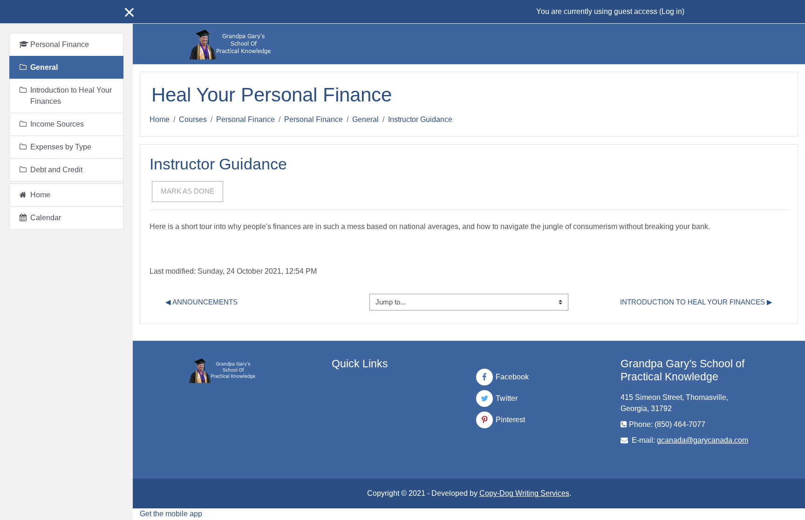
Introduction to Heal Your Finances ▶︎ (696, 302)
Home (160, 119)
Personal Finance (245, 119)
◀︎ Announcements (201, 302)
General (365, 119)
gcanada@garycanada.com (702, 440)
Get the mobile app (171, 514)
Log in (672, 11)
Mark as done (187, 191)
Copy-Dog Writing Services (524, 493)
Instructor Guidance (420, 119)
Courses (193, 119)
